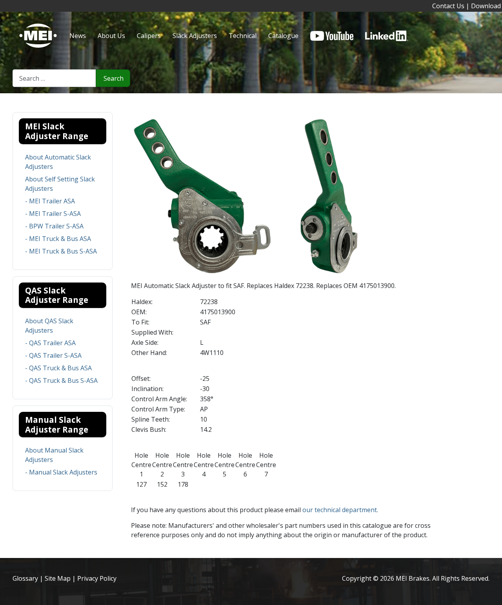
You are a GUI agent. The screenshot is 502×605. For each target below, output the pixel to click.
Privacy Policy (96, 578)
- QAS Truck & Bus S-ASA (61, 380)
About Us (111, 35)
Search (114, 78)
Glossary (25, 578)
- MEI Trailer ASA (50, 201)
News (77, 35)
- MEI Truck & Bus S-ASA (61, 251)
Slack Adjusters (195, 35)
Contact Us (448, 6)
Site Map (58, 578)
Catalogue (283, 35)
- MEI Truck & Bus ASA (58, 238)
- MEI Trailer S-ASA (53, 213)
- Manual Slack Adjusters (61, 472)
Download (486, 6)
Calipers (149, 35)
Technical (242, 35)
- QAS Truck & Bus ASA (58, 368)
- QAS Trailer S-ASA (53, 355)
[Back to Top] (492, 595)
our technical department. (340, 509)
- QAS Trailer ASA (50, 343)
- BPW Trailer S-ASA (54, 226)
